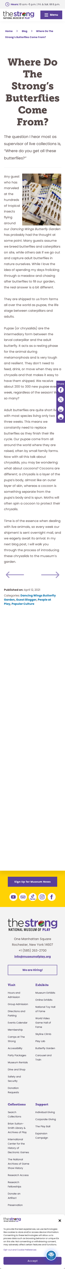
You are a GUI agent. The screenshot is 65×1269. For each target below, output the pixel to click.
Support (41, 1104)
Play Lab (40, 1041)
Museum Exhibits (45, 992)
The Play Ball (42, 1126)
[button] (60, 1220)
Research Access (18, 1175)
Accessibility (15, 1048)
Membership (15, 1029)
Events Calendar (17, 1022)
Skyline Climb (43, 1034)
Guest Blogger (26, 600)
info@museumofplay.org (32, 956)
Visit (11, 985)
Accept (33, 1261)
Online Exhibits (43, 1000)
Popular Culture (23, 604)
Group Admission (18, 1004)
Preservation (15, 1205)
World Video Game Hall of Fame (43, 1023)
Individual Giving (45, 1112)
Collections (17, 1104)
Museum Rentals (18, 1062)
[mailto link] (60, 417)
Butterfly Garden (45, 1048)
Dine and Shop (16, 1069)
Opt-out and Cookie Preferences (19, 1249)
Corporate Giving (45, 1119)
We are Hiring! (32, 970)
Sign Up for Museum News (32, 881)
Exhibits (42, 985)
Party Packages (17, 1055)
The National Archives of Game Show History (18, 1164)
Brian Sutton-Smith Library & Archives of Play (17, 1128)
